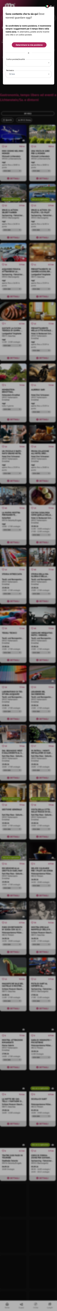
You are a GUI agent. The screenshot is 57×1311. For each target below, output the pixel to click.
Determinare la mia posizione (29, 45)
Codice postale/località (15, 59)
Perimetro (10, 70)
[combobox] (29, 62)
